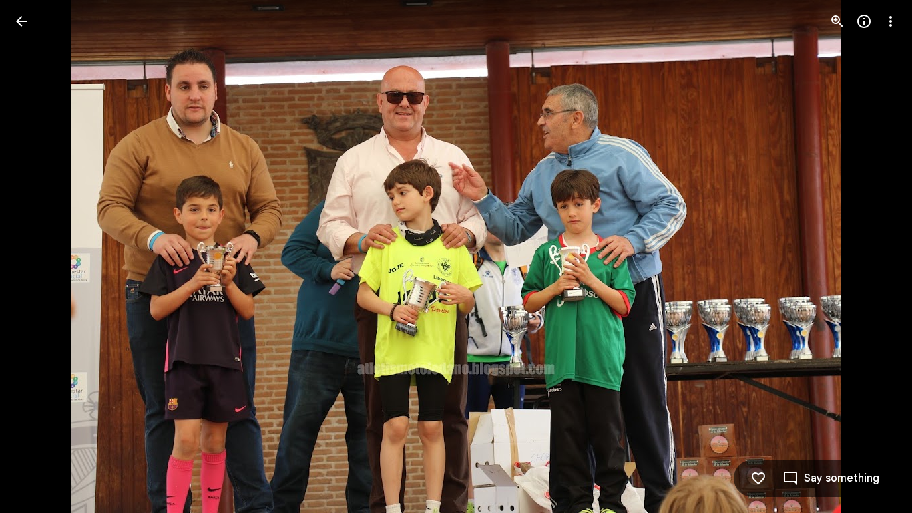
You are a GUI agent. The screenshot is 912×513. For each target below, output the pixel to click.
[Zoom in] (837, 21)
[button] (37, 256)
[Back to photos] (21, 21)
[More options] (890, 21)
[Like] (758, 478)
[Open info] (864, 21)
